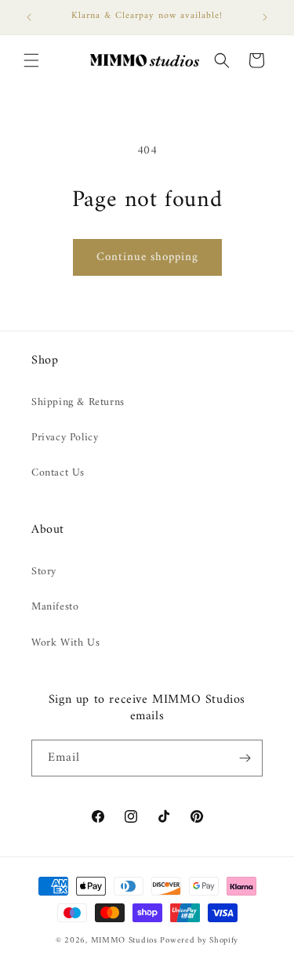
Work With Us (65, 643)
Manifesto (54, 607)
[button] (31, 60)
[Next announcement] (265, 17)
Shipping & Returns (78, 402)
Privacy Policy (64, 437)
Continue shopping (147, 257)
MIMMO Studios (124, 940)
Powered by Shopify (199, 940)
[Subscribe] (244, 758)
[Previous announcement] (29, 17)
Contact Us (58, 473)
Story (43, 571)
